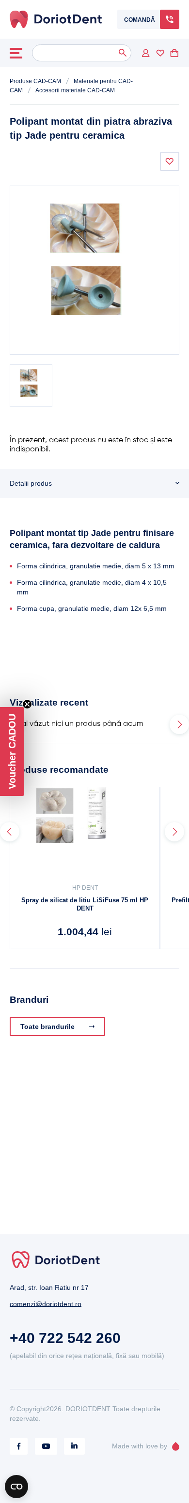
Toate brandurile (47, 1026)
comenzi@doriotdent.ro (45, 1304)
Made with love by (139, 1446)
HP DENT (85, 887)
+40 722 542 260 (65, 1338)
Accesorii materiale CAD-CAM (75, 90)
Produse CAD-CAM (35, 81)
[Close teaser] (27, 704)
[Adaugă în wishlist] (169, 161)
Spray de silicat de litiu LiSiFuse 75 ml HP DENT (84, 904)
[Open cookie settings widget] (16, 1486)
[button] (12, 751)
